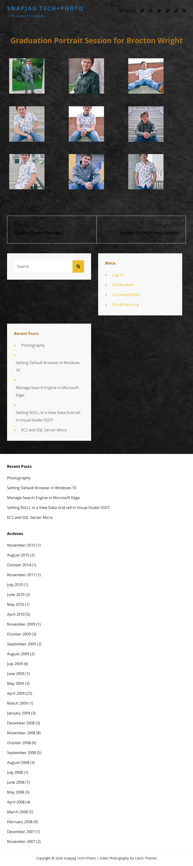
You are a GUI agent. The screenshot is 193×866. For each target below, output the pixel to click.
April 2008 (16, 802)
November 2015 (21, 545)
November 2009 (21, 624)
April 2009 (16, 693)
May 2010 (15, 604)
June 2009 (15, 673)
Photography (33, 345)
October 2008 (19, 742)
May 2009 (15, 683)
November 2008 (21, 732)
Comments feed (126, 294)
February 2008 (19, 821)
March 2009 (17, 703)
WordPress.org (125, 304)
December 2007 (21, 831)
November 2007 (21, 841)
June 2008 (15, 782)
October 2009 (19, 634)
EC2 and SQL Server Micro (44, 430)
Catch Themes (146, 858)
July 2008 (15, 772)
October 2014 (19, 565)
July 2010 (15, 584)
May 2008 (15, 792)
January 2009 (18, 713)
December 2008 (21, 723)
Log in (117, 275)
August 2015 (18, 555)
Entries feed (122, 284)
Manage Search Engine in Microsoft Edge (47, 391)
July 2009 (15, 663)
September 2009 (21, 644)
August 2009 (18, 653)
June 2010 (15, 594)
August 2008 (18, 762)
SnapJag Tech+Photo (45, 8)
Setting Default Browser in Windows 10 (48, 366)
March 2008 (17, 811)
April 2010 (16, 614)
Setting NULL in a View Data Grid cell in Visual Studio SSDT (48, 416)
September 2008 (21, 752)
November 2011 (21, 574)
